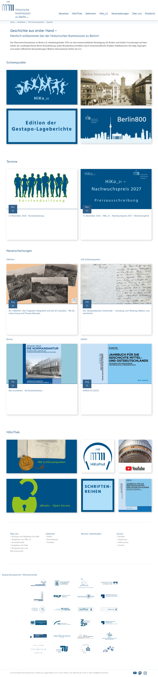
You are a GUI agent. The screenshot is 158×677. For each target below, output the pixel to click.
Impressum (122, 539)
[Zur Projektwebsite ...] (41, 126)
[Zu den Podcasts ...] (97, 457)
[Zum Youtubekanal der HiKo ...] (135, 457)
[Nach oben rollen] (152, 671)
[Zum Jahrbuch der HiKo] (135, 497)
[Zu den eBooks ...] (41, 495)
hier (80, 49)
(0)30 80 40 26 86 (79, 673)
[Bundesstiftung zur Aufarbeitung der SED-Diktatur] (109, 583)
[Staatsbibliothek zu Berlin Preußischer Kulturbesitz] (38, 636)
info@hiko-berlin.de (100, 673)
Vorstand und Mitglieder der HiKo (25, 536)
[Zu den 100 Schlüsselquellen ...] (41, 456)
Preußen (50, 542)
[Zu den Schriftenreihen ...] (97, 497)
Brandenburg (52, 539)
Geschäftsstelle (18, 542)
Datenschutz (123, 542)
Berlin (49, 536)
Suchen (121, 545)
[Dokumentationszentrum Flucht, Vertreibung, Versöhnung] (38, 596)
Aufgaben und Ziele (20, 545)
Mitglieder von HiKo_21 (21, 539)
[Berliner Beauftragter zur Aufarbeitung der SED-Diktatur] (62, 583)
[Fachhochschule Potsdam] (62, 596)
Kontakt (121, 536)
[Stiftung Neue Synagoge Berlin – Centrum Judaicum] (85, 636)
